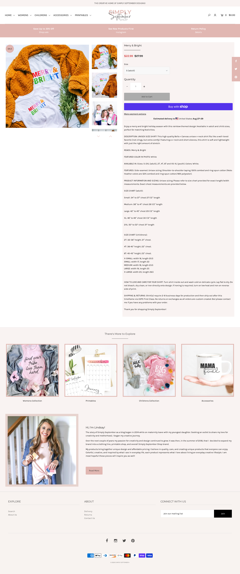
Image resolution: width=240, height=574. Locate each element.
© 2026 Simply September (119, 562)
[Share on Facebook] (236, 61)
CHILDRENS (41, 15)
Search (11, 511)
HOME (8, 15)
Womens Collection (32, 401)
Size (126, 64)
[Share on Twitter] (236, 69)
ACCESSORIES (61, 15)
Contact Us (89, 518)
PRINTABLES (82, 15)
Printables (91, 401)
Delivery (88, 511)
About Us (12, 515)
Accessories (207, 401)
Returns (88, 515)
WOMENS (23, 15)
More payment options (135, 114)
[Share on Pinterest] (236, 77)
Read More (94, 470)
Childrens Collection (149, 401)
